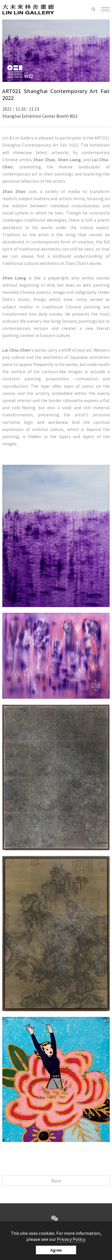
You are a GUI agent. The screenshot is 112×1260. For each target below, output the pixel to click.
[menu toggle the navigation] (105, 9)
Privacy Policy (71, 1239)
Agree (56, 1250)
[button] (96, 9)
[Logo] (28, 9)
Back (56, 1181)
